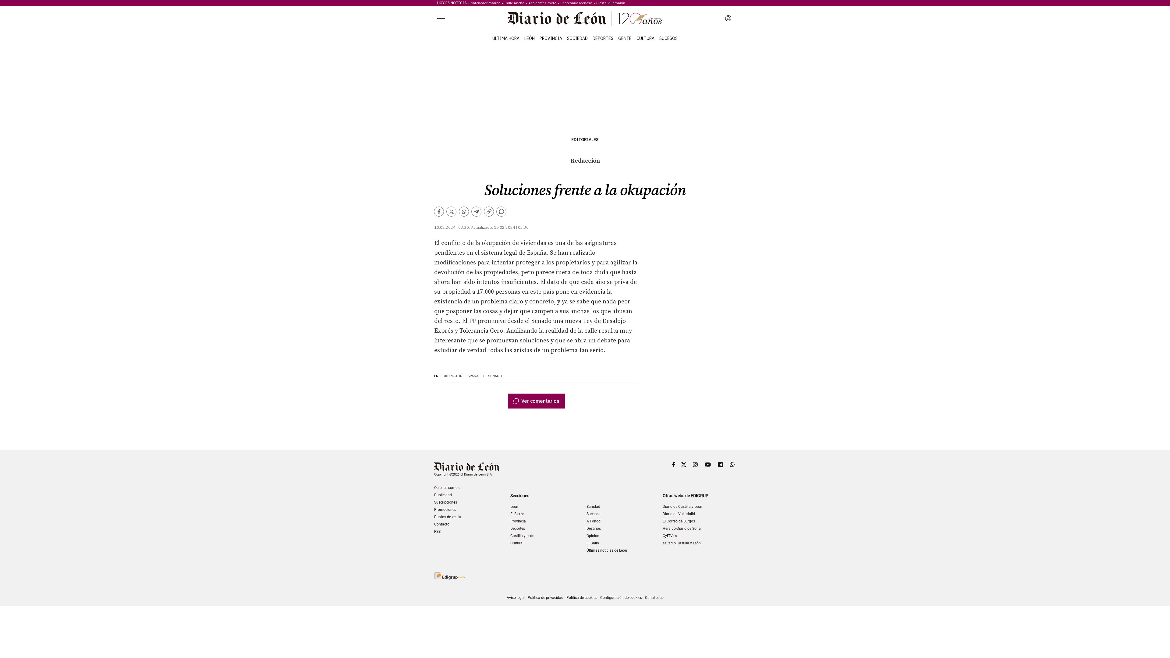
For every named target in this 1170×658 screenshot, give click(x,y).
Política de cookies (581, 598)
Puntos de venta (447, 517)
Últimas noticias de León (607, 550)
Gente (625, 38)
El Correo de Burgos (679, 521)
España (472, 376)
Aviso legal (516, 598)
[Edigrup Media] (449, 575)
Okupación (452, 376)
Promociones (445, 510)
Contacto (441, 524)
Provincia (551, 38)
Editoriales (585, 139)
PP (483, 376)
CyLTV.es (670, 536)
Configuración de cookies (621, 598)
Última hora (505, 38)
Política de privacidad (545, 598)
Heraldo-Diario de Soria (682, 528)
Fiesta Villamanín (610, 3)
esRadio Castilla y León (682, 543)
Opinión (593, 536)
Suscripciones (445, 502)
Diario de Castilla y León (682, 506)
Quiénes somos (446, 488)
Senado (495, 376)
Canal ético (654, 598)
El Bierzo (517, 514)
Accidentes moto (542, 3)
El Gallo (593, 543)
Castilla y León (522, 536)
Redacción (585, 161)
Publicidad (443, 495)
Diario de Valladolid (679, 514)
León (529, 38)
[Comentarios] (501, 211)
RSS (437, 531)
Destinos (594, 528)
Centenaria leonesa (576, 3)
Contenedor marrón (484, 3)
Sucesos (668, 38)
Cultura (645, 38)
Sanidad (593, 506)
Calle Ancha (514, 3)
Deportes (603, 38)
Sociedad (577, 38)
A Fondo (594, 521)
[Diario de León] (585, 18)
